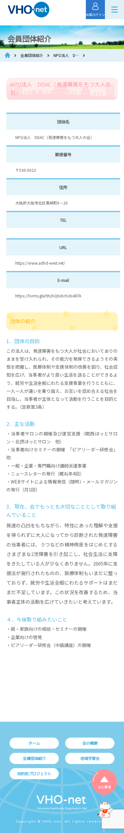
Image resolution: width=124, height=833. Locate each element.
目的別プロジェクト (34, 773)
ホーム (34, 743)
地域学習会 (90, 758)
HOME (7, 55)
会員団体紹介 (34, 758)
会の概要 (90, 743)
